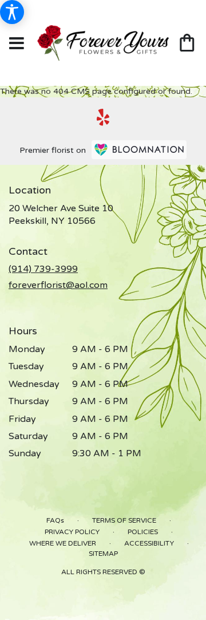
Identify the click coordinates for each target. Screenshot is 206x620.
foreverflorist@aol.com (58, 285)
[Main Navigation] (16, 44)
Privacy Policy (72, 532)
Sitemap (103, 554)
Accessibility (149, 543)
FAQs (55, 520)
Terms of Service (124, 520)
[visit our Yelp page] (103, 117)
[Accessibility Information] (12, 12)
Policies (143, 532)
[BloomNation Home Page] (139, 149)
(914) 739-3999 (43, 269)
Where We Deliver (62, 543)
